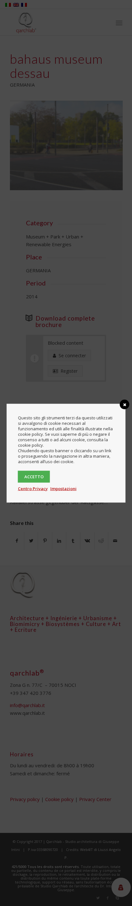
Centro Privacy (33, 488)
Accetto (34, 476)
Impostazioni (63, 488)
